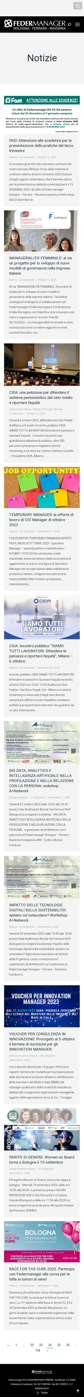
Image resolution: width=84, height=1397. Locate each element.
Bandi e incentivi (18, 1055)
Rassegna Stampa (52, 409)
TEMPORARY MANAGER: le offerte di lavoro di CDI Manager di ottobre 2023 (41, 519)
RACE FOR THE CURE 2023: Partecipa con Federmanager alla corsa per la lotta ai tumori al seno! (41, 1274)
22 (32, 1345)
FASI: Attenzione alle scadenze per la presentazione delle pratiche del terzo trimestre (41, 145)
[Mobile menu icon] (77, 5)
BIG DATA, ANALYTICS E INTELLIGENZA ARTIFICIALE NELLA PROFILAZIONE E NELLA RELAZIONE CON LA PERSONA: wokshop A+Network (41, 780)
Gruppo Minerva (18, 1168)
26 (68, 1345)
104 (37, 1350)
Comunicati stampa (20, 409)
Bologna (14, 797)
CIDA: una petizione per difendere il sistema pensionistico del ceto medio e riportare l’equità (41, 397)
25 (59, 1345)
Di (27, 157)
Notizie (13, 157)
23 (41, 1345)
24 (50, 1345)
